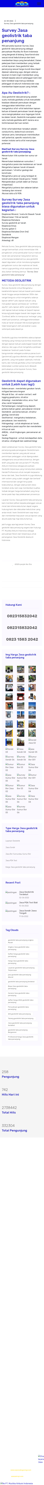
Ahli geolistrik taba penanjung (19, 1014)
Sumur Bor (7, 1290)
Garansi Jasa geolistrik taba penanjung (18, 994)
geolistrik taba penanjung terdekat (21, 982)
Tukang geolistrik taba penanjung (20, 1018)
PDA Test (6, 1281)
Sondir (5, 1285)
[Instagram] (11, 1262)
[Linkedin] (15, 1262)
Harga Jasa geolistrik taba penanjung (18, 962)
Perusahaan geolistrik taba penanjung (18, 1008)
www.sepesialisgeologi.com (21, 1470)
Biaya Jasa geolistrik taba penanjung (18, 987)
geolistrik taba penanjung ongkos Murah (20, 941)
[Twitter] (7, 1262)
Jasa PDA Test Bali (28, 902)
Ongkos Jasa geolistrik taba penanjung (18, 948)
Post (4, 1305)
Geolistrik (6, 1276)
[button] (38, 3)
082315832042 (22, 616)
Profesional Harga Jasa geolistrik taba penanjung (20, 1038)
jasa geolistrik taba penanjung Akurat (19, 976)
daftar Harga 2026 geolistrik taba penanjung (20, 1001)
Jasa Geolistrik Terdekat (26, 893)
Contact (5, 1310)
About (4, 1295)
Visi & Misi (6, 1300)
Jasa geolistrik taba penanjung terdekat (20, 1024)
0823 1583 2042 (22, 639)
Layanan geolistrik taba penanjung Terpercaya (21, 969)
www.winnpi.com (17, 1476)
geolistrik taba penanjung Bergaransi (18, 1031)
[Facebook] (3, 1262)
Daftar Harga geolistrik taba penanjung (18, 955)
